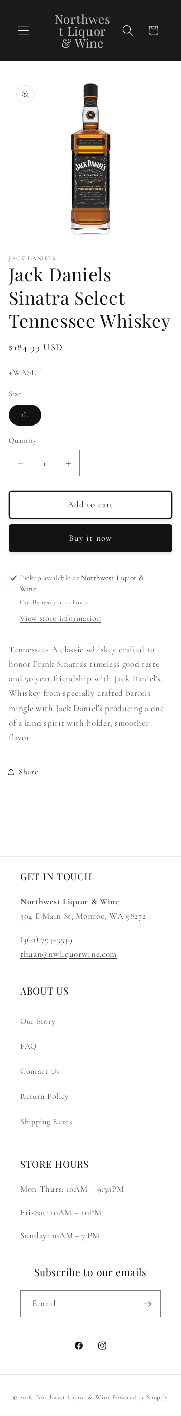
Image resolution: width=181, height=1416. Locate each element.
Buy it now (91, 538)
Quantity (23, 440)
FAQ (28, 1046)
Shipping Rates (46, 1122)
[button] (23, 30)
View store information (60, 618)
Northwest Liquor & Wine (73, 1397)
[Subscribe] (147, 1303)
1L (25, 415)
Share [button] (28, 772)
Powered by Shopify (140, 1397)
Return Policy (44, 1096)
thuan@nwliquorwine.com (68, 954)
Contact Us (39, 1071)
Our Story (37, 1021)
